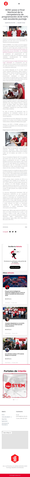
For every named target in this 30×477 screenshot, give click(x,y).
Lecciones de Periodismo (5, 424)
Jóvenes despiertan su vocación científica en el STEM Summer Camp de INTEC (14, 324)
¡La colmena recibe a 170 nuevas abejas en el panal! (14, 354)
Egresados (4, 421)
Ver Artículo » (8, 299)
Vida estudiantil (6, 417)
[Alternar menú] (19, 3)
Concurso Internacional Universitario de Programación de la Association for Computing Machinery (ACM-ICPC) (15, 51)
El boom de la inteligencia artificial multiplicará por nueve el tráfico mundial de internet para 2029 (15, 293)
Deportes (4, 419)
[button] (10, 232)
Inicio (3, 415)
